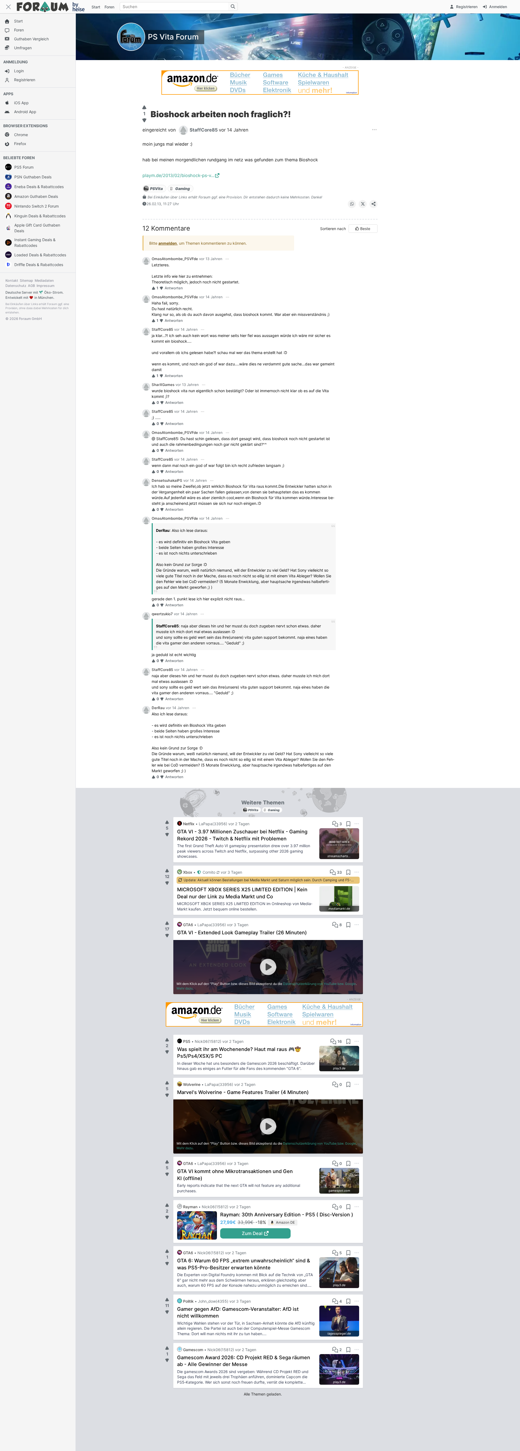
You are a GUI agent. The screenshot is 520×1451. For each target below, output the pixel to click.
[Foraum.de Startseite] (53, 6)
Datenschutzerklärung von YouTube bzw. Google (319, 984)
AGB (31, 286)
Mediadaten (44, 281)
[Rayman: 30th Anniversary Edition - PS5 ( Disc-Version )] (198, 1225)
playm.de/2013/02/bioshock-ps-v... (178, 175)
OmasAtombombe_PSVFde (175, 259)
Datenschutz (15, 286)
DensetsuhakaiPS (167, 480)
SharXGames (163, 384)
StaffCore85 (162, 329)
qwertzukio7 (162, 614)
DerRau (158, 708)
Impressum (45, 286)
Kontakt (11, 281)
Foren (109, 7)
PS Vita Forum (173, 36)
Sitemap (26, 281)
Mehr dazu (185, 988)
